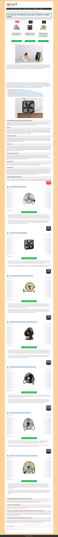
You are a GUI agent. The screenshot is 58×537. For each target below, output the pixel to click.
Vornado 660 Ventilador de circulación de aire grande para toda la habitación (29, 92)
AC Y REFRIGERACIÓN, (14, 529)
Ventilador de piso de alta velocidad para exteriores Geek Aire (26, 91)
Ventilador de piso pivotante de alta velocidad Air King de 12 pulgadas (32, 93)
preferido (21, 529)
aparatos (18, 529)
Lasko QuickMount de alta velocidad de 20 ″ (18, 186)
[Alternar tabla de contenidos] (50, 526)
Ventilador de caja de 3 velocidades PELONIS (25, 90)
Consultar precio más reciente (29, 212)
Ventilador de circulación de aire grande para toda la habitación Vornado (23, 321)
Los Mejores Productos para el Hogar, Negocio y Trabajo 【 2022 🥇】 (12, 4)
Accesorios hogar (13, 528)
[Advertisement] (29, 76)
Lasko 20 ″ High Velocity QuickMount (19, 89)
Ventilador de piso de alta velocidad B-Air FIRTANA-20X (20, 412)
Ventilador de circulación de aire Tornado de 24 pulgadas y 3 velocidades (33, 96)
